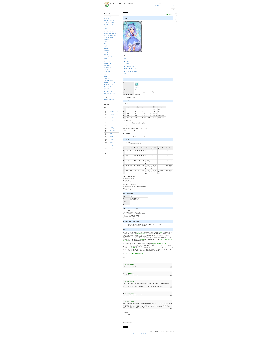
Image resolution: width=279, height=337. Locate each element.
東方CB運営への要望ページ (109, 93)
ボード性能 (126, 61)
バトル (105, 28)
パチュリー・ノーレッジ (142, 233)
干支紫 (126, 240)
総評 (125, 73)
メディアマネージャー (164, 5)
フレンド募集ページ (108, 91)
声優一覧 (106, 74)
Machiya (138, 89)
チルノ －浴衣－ (132, 247)
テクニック (106, 43)
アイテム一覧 (106, 61)
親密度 (105, 76)
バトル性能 (126, 63)
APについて (106, 73)
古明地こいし (112, 133)
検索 (174, 3)
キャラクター (170, 14)
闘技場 (105, 30)
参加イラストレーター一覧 (109, 82)
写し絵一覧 (106, 18)
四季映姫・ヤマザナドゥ (157, 243)
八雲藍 (160, 232)
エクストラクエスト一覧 (109, 22)
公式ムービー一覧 (107, 86)
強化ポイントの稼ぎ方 (108, 37)
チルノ (131, 202)
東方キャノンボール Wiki (138, 333)
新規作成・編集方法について (110, 99)
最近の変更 (157, 5)
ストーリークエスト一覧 (109, 20)
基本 (125, 58)
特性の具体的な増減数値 (109, 31)
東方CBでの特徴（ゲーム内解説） (131, 71)
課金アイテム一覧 (107, 63)
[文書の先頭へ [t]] (176, 21)
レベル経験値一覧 (107, 67)
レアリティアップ (107, 46)
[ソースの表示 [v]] (176, 13)
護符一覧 (106, 54)
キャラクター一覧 (107, 16)
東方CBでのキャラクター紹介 (130, 68)
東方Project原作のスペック (130, 66)
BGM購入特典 (107, 71)
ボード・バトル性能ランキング (110, 35)
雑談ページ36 (112, 130)
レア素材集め (106, 39)
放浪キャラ (106, 58)
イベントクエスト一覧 (108, 24)
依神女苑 (111, 136)
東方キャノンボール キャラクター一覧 (134, 253)
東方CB (144, 333)
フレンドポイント (107, 59)
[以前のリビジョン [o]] (176, 16)
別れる (105, 45)
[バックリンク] (176, 18)
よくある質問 (106, 78)
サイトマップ (172, 5)
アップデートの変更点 (108, 80)
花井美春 (137, 87)
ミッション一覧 (107, 65)
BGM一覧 (106, 69)
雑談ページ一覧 (107, 89)
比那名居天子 (142, 239)
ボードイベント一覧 (108, 56)
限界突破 (106, 48)
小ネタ (105, 41)
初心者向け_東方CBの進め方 (110, 33)
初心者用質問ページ (108, 88)
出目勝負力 (106, 50)
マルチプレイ (106, 26)
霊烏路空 (111, 145)
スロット (106, 52)
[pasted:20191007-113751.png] (132, 36)
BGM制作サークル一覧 (108, 84)
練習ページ (106, 101)
